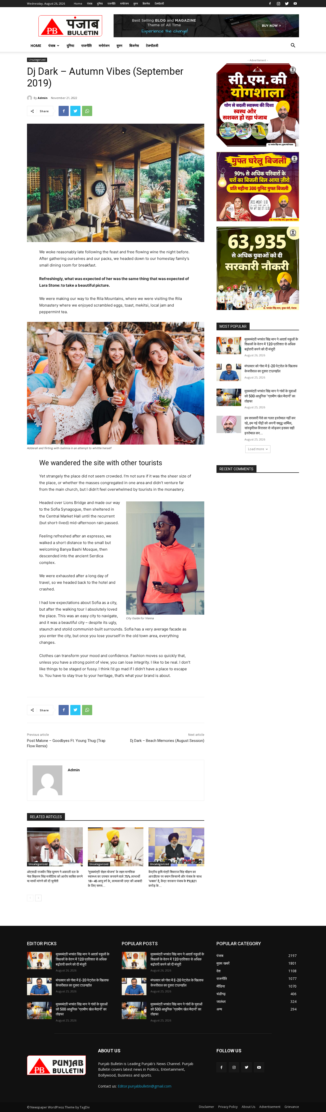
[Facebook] (270, 3)
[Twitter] (287, 3)
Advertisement (269, 1107)
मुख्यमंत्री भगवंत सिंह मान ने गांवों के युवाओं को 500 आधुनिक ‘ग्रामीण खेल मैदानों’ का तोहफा (270, 396)
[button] (293, 46)
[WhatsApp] (87, 111)
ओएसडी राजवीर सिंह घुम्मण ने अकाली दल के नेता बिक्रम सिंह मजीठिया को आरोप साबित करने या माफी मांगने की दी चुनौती (55, 876)
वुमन (135, 3)
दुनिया (100, 3)
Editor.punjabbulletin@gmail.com (144, 1086)
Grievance (291, 1107)
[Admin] (30, 97)
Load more (256, 449)
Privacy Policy (228, 1107)
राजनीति (111, 3)
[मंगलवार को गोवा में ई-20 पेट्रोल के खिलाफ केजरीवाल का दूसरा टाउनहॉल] (228, 372)
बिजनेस (146, 3)
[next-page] (38, 898)
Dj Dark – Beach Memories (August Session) (167, 740)
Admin (43, 98)
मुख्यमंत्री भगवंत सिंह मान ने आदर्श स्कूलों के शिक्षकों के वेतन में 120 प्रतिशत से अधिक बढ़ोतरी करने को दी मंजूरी (271, 344)
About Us (248, 1107)
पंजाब (89, 3)
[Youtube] (295, 3)
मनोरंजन (124, 3)
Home (78, 3)
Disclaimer (206, 1107)
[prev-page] (30, 898)
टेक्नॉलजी (159, 3)
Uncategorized (37, 59)
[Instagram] (278, 3)
